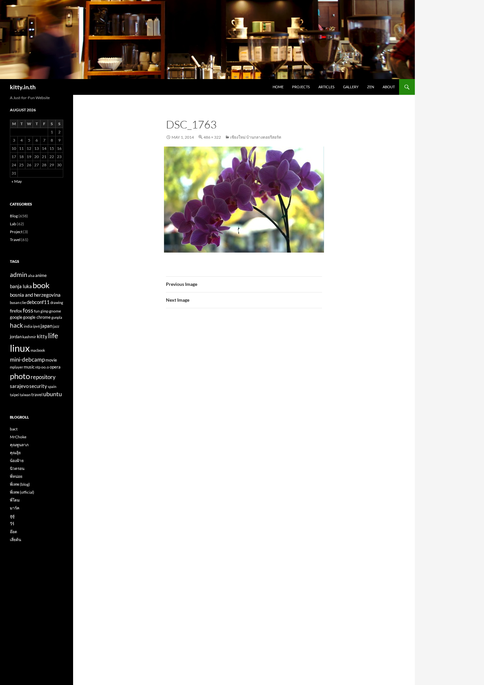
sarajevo (19, 386)
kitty (42, 336)
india (28, 326)
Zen (370, 87)
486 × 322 (212, 137)
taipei (14, 395)
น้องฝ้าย (17, 460)
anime (41, 275)
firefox (16, 311)
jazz (56, 326)
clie (23, 302)
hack (16, 325)
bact (13, 428)
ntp (37, 367)
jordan (16, 336)
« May (17, 181)
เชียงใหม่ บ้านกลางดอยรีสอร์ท (255, 137)
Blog (14, 215)
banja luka (21, 286)
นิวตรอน (17, 468)
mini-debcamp (27, 359)
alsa (31, 275)
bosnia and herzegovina (35, 295)
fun (37, 311)
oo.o (45, 367)
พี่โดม (15, 500)
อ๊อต (13, 531)
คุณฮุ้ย (15, 452)
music (29, 367)
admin (18, 274)
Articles (326, 87)
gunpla (56, 317)
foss (28, 310)
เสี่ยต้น (15, 539)
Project (16, 231)
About (389, 87)
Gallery (351, 87)
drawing (56, 302)
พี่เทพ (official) (22, 492)
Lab (13, 223)
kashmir (29, 336)
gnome (55, 311)
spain (52, 386)
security (38, 386)
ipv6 (36, 326)
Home (278, 87)
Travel (15, 239)
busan (14, 302)
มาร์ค (14, 508)
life (53, 335)
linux (20, 348)
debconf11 (38, 302)
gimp (44, 311)
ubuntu (52, 393)
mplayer (16, 367)
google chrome (37, 317)
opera (55, 367)
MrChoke (18, 436)
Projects (301, 87)
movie (51, 360)
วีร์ (12, 523)
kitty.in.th (23, 87)
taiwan (25, 395)
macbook (38, 350)
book (41, 285)
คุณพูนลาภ (19, 444)
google (16, 317)
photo (20, 376)
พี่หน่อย (16, 476)
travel (36, 394)
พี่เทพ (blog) (20, 484)
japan (46, 326)
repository (43, 377)
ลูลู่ (12, 515)
